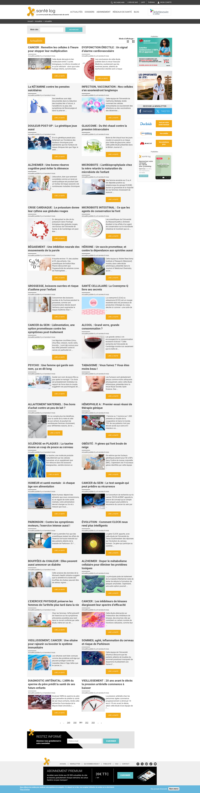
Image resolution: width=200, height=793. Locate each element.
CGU (116, 764)
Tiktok (150, 763)
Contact (125, 764)
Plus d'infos (25, 789)
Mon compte (166, 2)
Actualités (76, 12)
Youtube (155, 763)
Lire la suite (59, 76)
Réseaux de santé (122, 12)
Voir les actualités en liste (128, 41)
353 (93, 723)
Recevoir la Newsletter (154, 106)
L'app (143, 2)
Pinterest (146, 763)
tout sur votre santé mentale (164, 124)
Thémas (151, 2)
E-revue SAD (133, 2)
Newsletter (75, 764)
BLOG (136, 12)
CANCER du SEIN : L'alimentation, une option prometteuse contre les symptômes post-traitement (51, 328)
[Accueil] (31, 12)
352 (86, 723)
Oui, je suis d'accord (159, 789)
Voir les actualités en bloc (133, 41)
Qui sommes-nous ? (92, 764)
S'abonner (111, 741)
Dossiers (89, 12)
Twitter (142, 763)
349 (68, 723)
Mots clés (34, 29)
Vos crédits (164, 133)
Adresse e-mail (73, 737)
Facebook (137, 763)
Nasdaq (152, 10)
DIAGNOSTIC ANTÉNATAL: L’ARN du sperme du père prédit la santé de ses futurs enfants (51, 684)
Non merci (173, 789)
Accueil (30, 21)
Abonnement (104, 12)
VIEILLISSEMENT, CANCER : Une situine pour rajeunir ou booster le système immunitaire (53, 644)
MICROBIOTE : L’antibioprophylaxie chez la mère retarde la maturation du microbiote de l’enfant (107, 168)
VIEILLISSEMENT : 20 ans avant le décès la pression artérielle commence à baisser (107, 684)
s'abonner (125, 775)
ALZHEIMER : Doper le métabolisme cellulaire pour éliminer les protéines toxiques (104, 564)
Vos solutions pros (164, 143)
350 (75, 723)
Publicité (107, 764)
